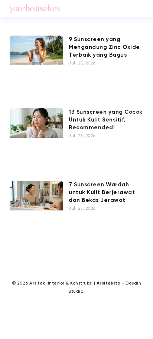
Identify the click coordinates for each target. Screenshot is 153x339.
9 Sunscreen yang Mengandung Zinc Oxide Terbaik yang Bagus (104, 47)
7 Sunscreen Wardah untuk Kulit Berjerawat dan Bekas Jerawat (102, 192)
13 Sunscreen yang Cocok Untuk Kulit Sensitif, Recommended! (106, 119)
